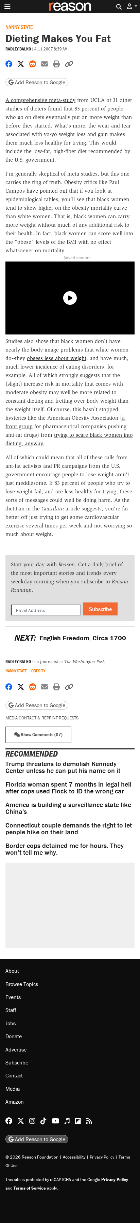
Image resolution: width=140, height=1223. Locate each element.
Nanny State (19, 26)
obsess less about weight (56, 358)
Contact (14, 1075)
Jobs (10, 1023)
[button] (132, 6)
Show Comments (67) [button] (41, 734)
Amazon (14, 1101)
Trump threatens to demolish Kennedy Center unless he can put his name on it (62, 767)
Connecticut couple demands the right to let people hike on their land (68, 828)
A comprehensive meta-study (40, 100)
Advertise (16, 1049)
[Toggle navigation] (7, 6)
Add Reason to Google (39, 82)
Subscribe (100, 609)
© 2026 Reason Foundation (31, 1157)
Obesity (38, 671)
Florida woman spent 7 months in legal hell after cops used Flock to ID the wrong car (68, 787)
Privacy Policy (102, 1157)
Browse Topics (21, 984)
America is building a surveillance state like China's (68, 808)
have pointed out (47, 191)
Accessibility (74, 1157)
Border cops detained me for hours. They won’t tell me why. (64, 848)
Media (12, 1088)
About (12, 970)
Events (13, 997)
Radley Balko (18, 49)
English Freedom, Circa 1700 (70, 637)
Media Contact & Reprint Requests (41, 718)
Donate (13, 1036)
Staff (10, 1009)
